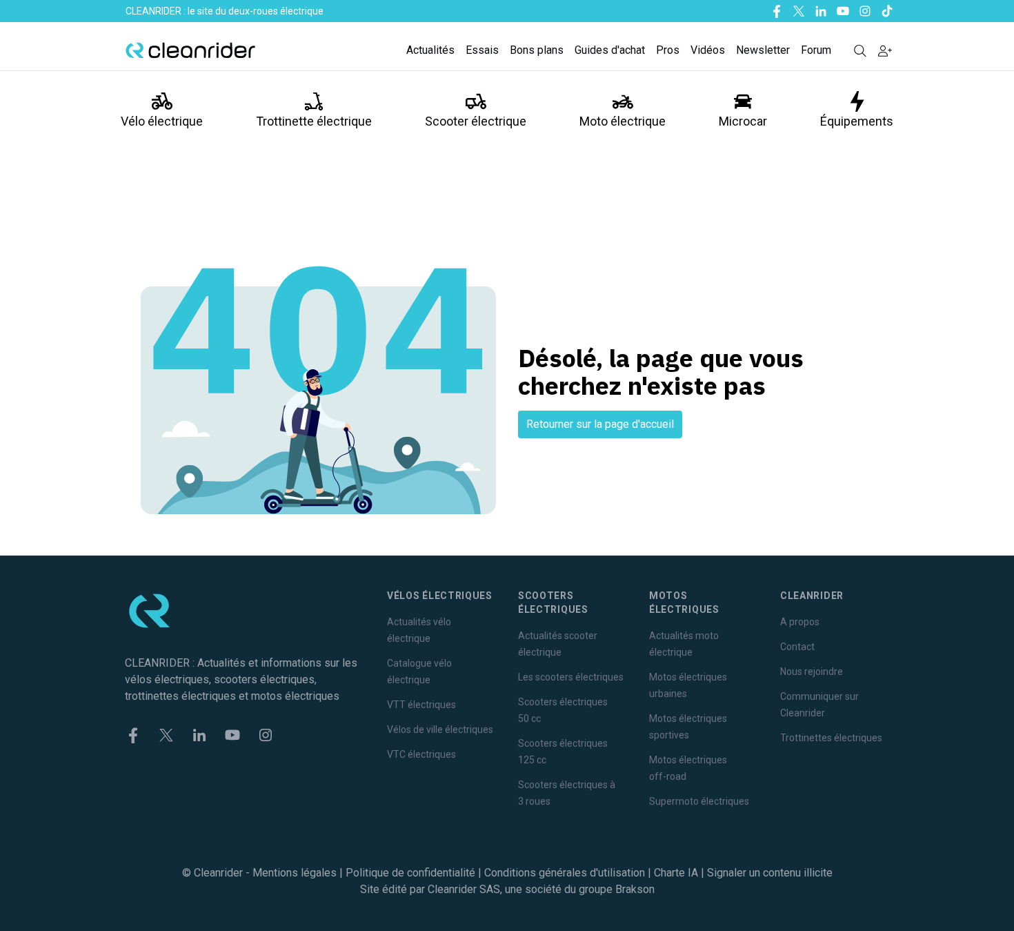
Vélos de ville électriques (440, 729)
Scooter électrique (475, 121)
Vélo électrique (162, 121)
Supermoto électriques (699, 801)
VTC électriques (421, 754)
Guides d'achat (610, 50)
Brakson (635, 889)
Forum (816, 50)
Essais (482, 50)
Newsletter (763, 50)
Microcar (743, 121)
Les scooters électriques (571, 677)
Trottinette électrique (314, 121)
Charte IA (676, 872)
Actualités (430, 50)
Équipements (856, 121)
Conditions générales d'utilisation (564, 872)
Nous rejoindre (811, 671)
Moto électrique (622, 121)
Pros (667, 50)
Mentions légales (294, 872)
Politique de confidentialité (410, 872)
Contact (797, 646)
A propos (799, 621)
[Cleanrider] (190, 50)
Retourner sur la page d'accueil (600, 424)
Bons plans (537, 50)
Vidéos (707, 50)
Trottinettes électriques (831, 737)
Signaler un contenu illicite (770, 872)
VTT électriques (421, 704)
